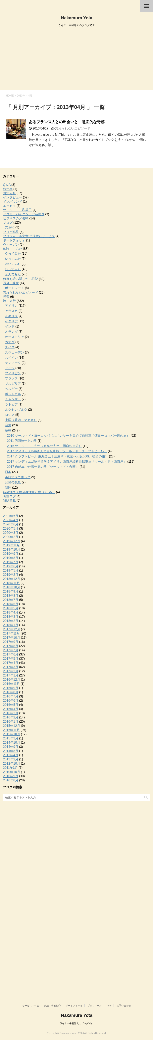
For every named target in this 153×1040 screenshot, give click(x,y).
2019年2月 (10, 574)
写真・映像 (11, 283)
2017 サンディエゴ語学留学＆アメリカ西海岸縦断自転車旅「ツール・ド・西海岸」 (67, 461)
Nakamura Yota (76, 17)
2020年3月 (10, 532)
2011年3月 (10, 767)
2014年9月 (10, 746)
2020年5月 (10, 528)
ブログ (8, 222)
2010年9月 (10, 776)
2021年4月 (10, 520)
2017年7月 (10, 650)
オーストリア (14, 337)
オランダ (11, 331)
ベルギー (11, 388)
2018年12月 (11, 579)
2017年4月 (10, 662)
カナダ (10, 342)
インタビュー (12, 197)
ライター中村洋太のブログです (76, 1023)
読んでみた (13, 274)
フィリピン (13, 373)
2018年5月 (10, 608)
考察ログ (9, 496)
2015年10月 (11, 734)
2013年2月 (10, 759)
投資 (6, 296)
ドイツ (10, 368)
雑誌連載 (9, 500)
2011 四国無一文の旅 (22, 440)
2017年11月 (11, 633)
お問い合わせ (124, 1005)
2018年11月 (11, 583)
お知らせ (9, 193)
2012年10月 (11, 763)
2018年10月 (11, 587)
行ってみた (13, 269)
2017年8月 (10, 646)
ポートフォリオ (14, 240)
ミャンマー (13, 399)
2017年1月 (10, 675)
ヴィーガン (11, 244)
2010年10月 (11, 772)
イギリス (11, 316)
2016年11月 (11, 683)
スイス (10, 347)
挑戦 (8, 430)
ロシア (10, 414)
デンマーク (13, 363)
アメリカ (11, 305)
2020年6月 (10, 524)
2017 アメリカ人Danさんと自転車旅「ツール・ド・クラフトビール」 (57, 451)
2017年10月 (11, 637)
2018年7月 (10, 600)
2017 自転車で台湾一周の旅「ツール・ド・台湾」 (43, 466)
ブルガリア (13, 383)
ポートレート (14, 288)
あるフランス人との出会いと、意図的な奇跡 (67, 122)
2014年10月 (11, 742)
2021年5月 (10, 516)
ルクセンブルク (16, 409)
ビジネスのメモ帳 (15, 218)
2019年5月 (10, 570)
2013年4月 (10, 755)
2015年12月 (11, 725)
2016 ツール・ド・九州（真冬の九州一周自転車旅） (44, 446)
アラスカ (11, 311)
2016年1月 (10, 721)
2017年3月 (10, 667)
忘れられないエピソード (72, 128)
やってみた (13, 253)
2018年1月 (10, 625)
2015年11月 (11, 730)
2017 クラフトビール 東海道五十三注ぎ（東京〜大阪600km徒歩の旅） (57, 456)
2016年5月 (10, 704)
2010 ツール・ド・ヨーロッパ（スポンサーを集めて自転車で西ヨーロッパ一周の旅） (68, 435)
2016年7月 (10, 696)
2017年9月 (10, 642)
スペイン (11, 357)
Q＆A (7, 184)
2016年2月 (10, 717)
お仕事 (8, 189)
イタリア (11, 321)
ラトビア (11, 404)
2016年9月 (10, 688)
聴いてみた (13, 264)
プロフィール (94, 1005)
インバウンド (12, 201)
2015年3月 (10, 738)
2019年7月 (10, 562)
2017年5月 (10, 658)
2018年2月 (10, 621)
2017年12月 (11, 629)
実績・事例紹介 (52, 1005)
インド (10, 326)
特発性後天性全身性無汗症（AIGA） (29, 492)
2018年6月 (10, 604)
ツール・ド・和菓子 (17, 210)
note (109, 1005)
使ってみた (13, 258)
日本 (8, 472)
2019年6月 (10, 566)
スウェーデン (14, 352)
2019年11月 (11, 545)
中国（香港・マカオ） (21, 420)
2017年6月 (10, 654)
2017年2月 (10, 671)
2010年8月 (10, 780)
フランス (11, 378)
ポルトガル (13, 394)
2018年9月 (10, 591)
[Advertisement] (76, 60)
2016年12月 (11, 679)
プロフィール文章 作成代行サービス (29, 236)
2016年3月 (10, 713)
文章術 (10, 227)
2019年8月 (10, 558)
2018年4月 (10, 612)
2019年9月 (10, 553)
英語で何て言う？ (17, 477)
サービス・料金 (30, 1005)
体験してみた (12, 248)
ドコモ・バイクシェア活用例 (23, 214)
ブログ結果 (11, 232)
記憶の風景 (13, 482)
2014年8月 (10, 751)
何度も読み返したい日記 (20, 279)
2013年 (21, 95)
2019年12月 (11, 541)
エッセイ (9, 205)
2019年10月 (11, 549)
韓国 (8, 487)
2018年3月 (10, 616)
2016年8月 (10, 692)
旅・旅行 (9, 301)
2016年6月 (10, 700)
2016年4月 (10, 709)
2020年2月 (10, 537)
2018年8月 (10, 595)
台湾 (8, 425)
